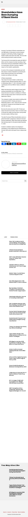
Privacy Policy (14, 512)
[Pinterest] (19, 144)
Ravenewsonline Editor (19, 164)
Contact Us (9, 512)
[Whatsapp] (24, 144)
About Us (5, 512)
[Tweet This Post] (11, 25)
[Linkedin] (14, 144)
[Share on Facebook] (8, 25)
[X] (9, 144)
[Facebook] (3, 144)
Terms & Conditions (21, 512)
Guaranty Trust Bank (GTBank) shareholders (12, 153)
